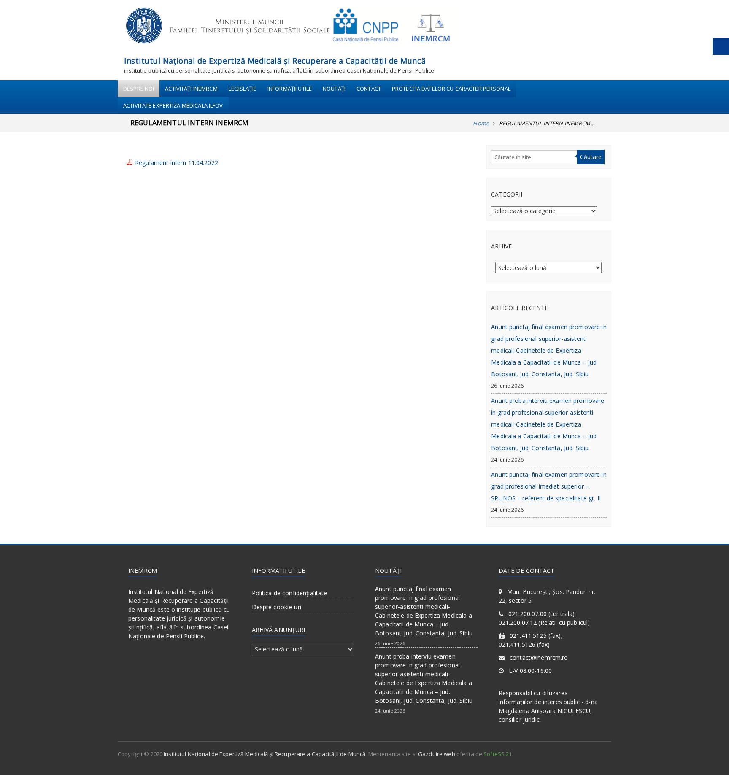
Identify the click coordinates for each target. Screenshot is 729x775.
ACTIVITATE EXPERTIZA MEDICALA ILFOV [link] (173, 105)
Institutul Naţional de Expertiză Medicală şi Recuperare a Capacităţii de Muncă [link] (275, 61)
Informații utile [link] (289, 88)
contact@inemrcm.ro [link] (539, 657)
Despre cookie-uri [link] (276, 607)
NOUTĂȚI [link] (334, 88)
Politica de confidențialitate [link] (289, 593)
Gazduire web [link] (436, 754)
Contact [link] (368, 88)
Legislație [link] (242, 88)
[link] (291, 28)
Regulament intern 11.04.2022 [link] (176, 163)
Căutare (591, 157)
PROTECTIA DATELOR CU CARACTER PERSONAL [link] (451, 88)
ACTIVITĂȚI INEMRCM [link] (191, 88)
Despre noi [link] (138, 88)
